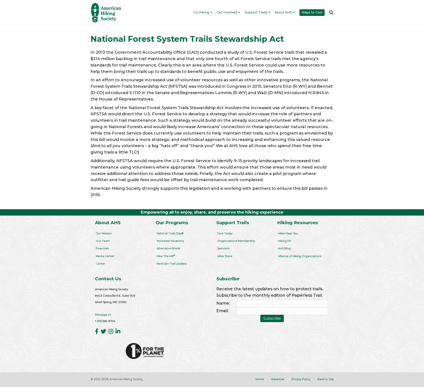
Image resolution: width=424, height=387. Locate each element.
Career (100, 263)
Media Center (105, 256)
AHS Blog (284, 248)
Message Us (103, 314)
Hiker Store (224, 256)
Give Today (225, 233)
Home (260, 379)
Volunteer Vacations (170, 241)
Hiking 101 (284, 241)
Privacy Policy (301, 379)
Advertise (277, 379)
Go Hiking (201, 12)
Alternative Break (168, 248)
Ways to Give (312, 12)
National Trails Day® (170, 233)
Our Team (103, 241)
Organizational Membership (236, 241)
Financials (102, 248)
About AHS (283, 12)
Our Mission (104, 233)
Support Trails (255, 12)
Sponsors (223, 248)
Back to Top (325, 379)
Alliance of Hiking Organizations (299, 256)
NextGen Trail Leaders (172, 263)
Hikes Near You (288, 233)
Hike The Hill (166, 256)
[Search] (330, 13)
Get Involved (227, 12)
